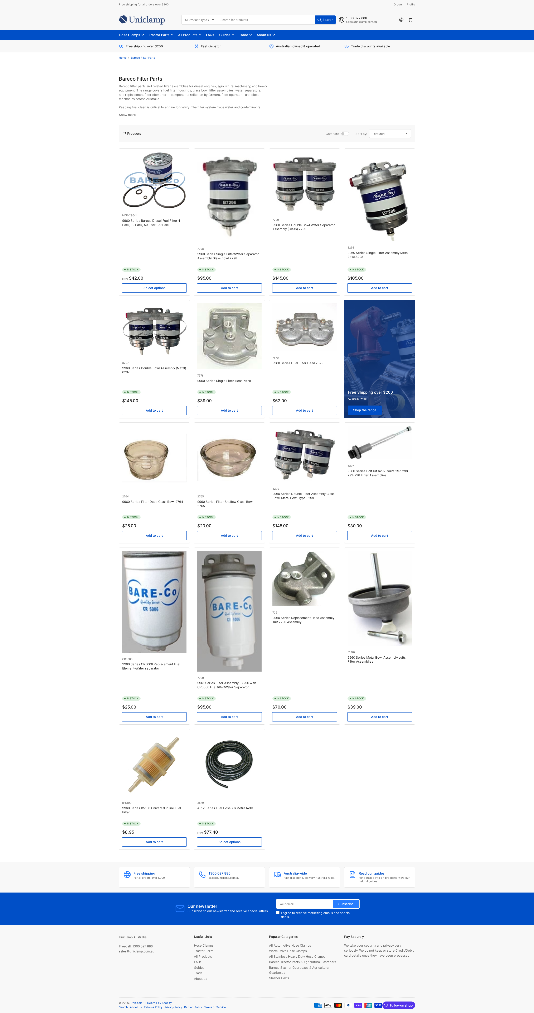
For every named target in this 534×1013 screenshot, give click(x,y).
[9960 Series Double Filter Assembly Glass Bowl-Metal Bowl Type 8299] (304, 454)
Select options (154, 288)
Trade (243, 35)
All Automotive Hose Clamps (290, 945)
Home (123, 57)
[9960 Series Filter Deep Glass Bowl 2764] (154, 458)
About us (264, 35)
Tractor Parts (159, 35)
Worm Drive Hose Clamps (288, 951)
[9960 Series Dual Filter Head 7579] (304, 327)
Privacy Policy (173, 1007)
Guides (224, 35)
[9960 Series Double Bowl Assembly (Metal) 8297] (154, 329)
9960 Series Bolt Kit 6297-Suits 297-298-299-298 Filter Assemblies (378, 473)
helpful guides (368, 881)
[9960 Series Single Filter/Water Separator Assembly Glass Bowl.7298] (229, 197)
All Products (188, 35)
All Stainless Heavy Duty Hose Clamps (297, 956)
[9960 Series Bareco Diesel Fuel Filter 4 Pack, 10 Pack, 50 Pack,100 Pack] (154, 180)
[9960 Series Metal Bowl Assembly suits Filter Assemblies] (380, 598)
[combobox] (276, 20)
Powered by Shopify (158, 1002)
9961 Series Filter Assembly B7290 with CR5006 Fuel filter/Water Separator (226, 685)
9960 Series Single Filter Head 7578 (224, 381)
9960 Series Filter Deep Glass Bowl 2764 (152, 502)
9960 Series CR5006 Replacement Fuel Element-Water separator (151, 666)
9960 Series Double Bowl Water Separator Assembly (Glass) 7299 (303, 227)
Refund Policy (193, 1007)
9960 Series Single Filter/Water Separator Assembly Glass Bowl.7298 (228, 256)
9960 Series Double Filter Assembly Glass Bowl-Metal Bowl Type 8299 (303, 496)
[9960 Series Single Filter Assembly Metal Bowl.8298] (380, 196)
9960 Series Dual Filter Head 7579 (297, 363)
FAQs (210, 35)
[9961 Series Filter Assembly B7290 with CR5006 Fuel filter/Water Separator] (229, 611)
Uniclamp (136, 1002)
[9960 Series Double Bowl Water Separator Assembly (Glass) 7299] (304, 182)
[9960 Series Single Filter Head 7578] (229, 336)
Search (123, 1007)
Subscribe (346, 904)
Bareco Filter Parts (143, 57)
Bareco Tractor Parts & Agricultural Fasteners (302, 962)
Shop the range (364, 410)
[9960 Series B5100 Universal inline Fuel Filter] (154, 764)
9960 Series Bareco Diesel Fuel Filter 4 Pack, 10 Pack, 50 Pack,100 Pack (151, 223)
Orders (398, 4)
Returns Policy (153, 1007)
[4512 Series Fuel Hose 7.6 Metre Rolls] (229, 764)
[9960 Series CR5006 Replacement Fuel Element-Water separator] (154, 602)
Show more (127, 115)
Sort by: (361, 134)
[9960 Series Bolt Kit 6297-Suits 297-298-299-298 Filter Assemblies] (380, 442)
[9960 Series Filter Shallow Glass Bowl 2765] (229, 458)
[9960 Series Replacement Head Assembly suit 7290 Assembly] (304, 578)
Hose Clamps (129, 35)
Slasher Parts (279, 978)
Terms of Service (215, 1007)
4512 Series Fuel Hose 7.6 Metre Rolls (225, 808)
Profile (411, 4)
